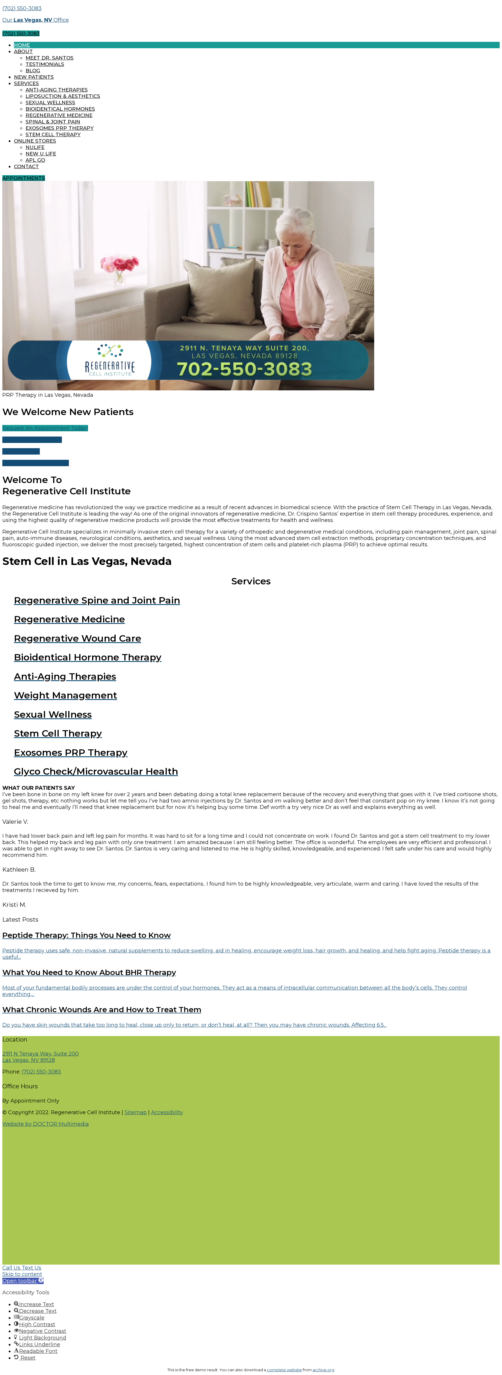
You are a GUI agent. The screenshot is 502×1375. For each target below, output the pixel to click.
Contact (26, 166)
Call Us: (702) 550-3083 (32, 440)
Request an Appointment (35, 463)
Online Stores (35, 141)
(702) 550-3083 (22, 8)
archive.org (323, 1369)
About (23, 51)
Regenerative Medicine (59, 115)
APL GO (35, 160)
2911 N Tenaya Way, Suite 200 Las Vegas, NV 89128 (40, 1057)
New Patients (34, 77)
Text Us (31, 1268)
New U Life (41, 154)
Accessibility (167, 1112)
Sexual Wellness (50, 102)
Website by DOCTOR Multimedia (45, 1124)
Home (22, 45)
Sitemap (136, 1112)
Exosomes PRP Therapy (60, 128)
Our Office (35, 20)
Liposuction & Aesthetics (63, 96)
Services (26, 83)
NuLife (35, 147)
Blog (33, 70)
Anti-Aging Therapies (57, 90)
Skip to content (22, 1274)
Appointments (23, 178)
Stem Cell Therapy (53, 134)
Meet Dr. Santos (49, 58)
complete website (284, 1369)
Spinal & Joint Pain (53, 122)
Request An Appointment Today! (45, 428)
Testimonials (45, 64)
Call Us (12, 1268)
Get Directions (21, 451)
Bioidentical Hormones (60, 109)
